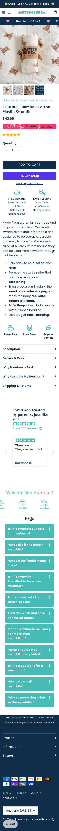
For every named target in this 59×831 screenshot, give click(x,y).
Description (11, 349)
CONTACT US (10, 798)
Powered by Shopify (43, 819)
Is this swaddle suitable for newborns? (26, 531)
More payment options (29, 183)
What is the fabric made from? (27, 563)
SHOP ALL (8, 793)
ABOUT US (35, 793)
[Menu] (3, 12)
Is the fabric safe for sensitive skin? (24, 599)
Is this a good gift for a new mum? (25, 668)
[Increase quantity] (19, 150)
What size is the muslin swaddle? (25, 547)
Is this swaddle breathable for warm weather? (24, 581)
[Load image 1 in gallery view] (29, 54)
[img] (31, 423)
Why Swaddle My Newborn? (23, 376)
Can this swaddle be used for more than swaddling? (28, 634)
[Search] (10, 12)
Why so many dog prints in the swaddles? (27, 699)
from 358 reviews (25, 428)
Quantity (9, 143)
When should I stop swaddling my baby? (24, 652)
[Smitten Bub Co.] (32, 12)
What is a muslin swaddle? (21, 683)
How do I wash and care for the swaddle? (26, 615)
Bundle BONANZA (25, 21)
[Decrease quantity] (6, 150)
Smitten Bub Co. (21, 819)
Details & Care (13, 358)
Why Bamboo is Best (18, 367)
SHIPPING (21, 793)
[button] (6, 452)
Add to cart (30, 165)
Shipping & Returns (17, 386)
